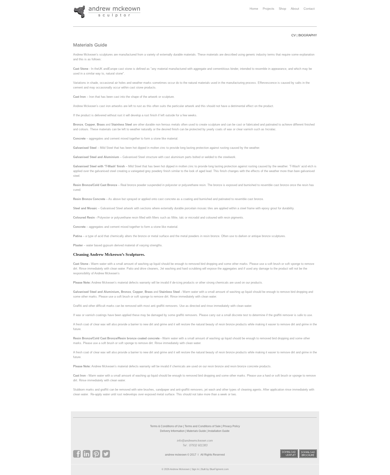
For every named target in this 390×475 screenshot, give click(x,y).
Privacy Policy (231, 426)
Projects (268, 8)
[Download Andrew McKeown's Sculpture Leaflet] (289, 457)
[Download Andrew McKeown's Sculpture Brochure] (308, 457)
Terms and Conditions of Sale (203, 426)
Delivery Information (172, 431)
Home (254, 8)
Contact (309, 8)
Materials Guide (196, 431)
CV (293, 35)
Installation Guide (219, 431)
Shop (282, 8)
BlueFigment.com (219, 469)
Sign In (195, 469)
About (295, 8)
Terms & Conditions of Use (166, 426)
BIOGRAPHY (307, 35)
